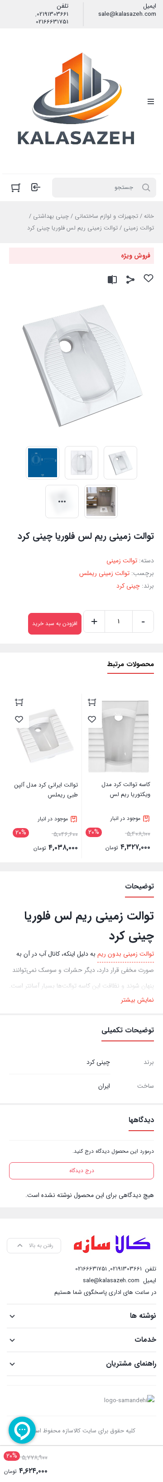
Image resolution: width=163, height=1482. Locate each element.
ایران (104, 1086)
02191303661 (52, 14)
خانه (149, 216)
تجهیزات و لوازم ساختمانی (106, 216)
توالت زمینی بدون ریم (125, 954)
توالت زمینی (139, 228)
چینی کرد (128, 586)
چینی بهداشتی (51, 216)
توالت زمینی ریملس (104, 573)
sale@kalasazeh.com (127, 14)
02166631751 (52, 22)
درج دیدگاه (81, 1170)
